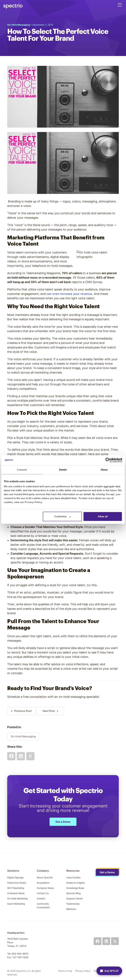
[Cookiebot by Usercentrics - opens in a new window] (108, 460)
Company (43, 870)
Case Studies (73, 877)
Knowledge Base (75, 888)
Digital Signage (15, 877)
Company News (45, 888)
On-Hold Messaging (23, 736)
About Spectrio (45, 877)
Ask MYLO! (111, 970)
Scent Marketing (16, 903)
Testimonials (72, 903)
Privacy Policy (82, 970)
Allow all (103, 516)
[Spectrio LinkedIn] (106, 941)
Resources (73, 870)
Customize (60, 516)
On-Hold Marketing (17, 898)
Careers (41, 898)
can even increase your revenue (69, 294)
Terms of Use (65, 970)
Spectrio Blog (73, 893)
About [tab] (104, 469)
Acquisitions (43, 882)
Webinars (71, 909)
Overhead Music (16, 893)
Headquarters (16, 932)
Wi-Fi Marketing (15, 888)
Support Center (74, 898)
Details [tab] (63, 469)
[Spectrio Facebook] (97, 941)
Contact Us (43, 893)
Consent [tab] (22, 469)
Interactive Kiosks (16, 882)
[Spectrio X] (115, 941)
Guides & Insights (75, 882)
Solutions (13, 870)
